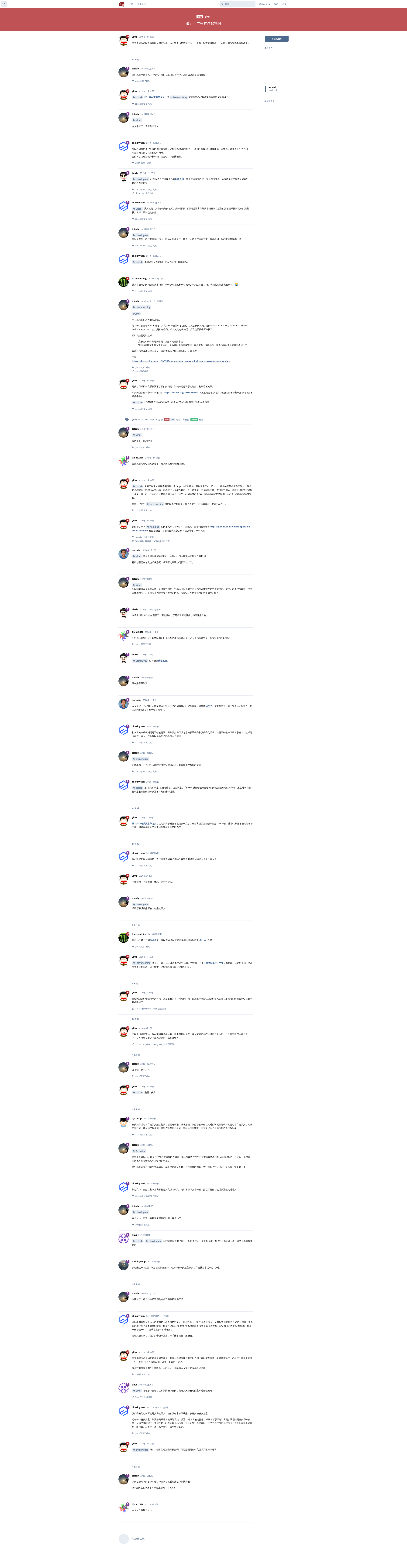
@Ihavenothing (178, 97)
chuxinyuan (142, 179)
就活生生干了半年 (215, 962)
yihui (138, 120)
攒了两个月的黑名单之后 (144, 823)
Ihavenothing (143, 307)
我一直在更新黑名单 (155, 97)
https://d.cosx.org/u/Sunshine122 (182, 392)
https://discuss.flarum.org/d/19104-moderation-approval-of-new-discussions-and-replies (181, 360)
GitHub (203, 940)
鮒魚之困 (179, 179)
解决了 (208, 706)
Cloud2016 (141, 660)
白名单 (153, 940)
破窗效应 (162, 660)
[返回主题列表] (4, 4)
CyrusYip (140, 1150)
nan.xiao (154, 526)
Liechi (139, 208)
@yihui (136, 313)
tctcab (139, 97)
